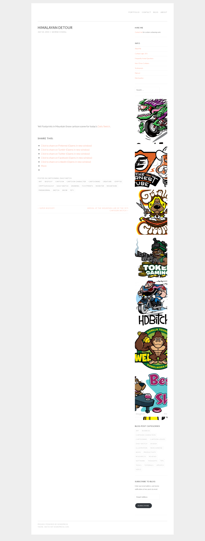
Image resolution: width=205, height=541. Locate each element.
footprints (87, 186)
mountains (112, 186)
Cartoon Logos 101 (141, 54)
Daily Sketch (104, 126)
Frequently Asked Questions (144, 58)
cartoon (59, 182)
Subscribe (143, 506)
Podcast (137, 73)
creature (107, 182)
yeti (72, 190)
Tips (162, 461)
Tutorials (148, 465)
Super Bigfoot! (46, 208)
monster (100, 186)
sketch (56, 190)
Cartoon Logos (157, 439)
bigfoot (49, 182)
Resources (141, 456)
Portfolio (134, 12)
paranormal (44, 190)
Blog (155, 12)
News (138, 452)
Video (138, 469)
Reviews (152, 456)
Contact (146, 12)
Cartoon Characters (146, 435)
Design (153, 444)
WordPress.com (61, 527)
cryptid (118, 182)
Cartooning (53, 178)
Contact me (138, 32)
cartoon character (76, 182)
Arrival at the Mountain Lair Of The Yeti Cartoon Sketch (107, 209)
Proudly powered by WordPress (53, 524)
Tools (138, 465)
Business (146, 431)
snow (64, 190)
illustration (141, 448)
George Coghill (59, 32)
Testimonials (139, 68)
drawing (75, 186)
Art (40, 182)
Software (140, 461)
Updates (160, 465)
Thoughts (152, 461)
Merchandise (139, 78)
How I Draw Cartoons (142, 63)
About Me (138, 49)
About (164, 12)
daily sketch (62, 186)
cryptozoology (46, 186)
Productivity (150, 452)
